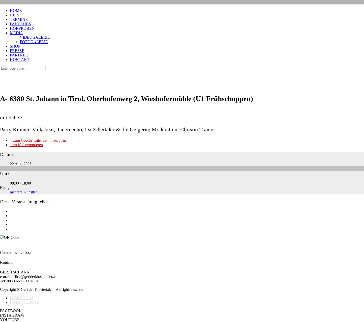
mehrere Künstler (23, 192)
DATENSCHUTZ (24, 302)
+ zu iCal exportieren (26, 145)
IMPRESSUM (21, 298)
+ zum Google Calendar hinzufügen (38, 140)
